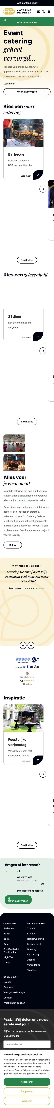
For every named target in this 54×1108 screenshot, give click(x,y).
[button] (23, 645)
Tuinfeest (32, 970)
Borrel (6, 938)
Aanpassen (27, 1091)
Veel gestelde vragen (14, 992)
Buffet (6, 933)
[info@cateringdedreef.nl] (42, 884)
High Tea (8, 957)
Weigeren (27, 1100)
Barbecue (8, 928)
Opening (31, 949)
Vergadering (33, 964)
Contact (7, 997)
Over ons (8, 987)
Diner (6, 944)
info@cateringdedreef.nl (30, 890)
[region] (27, 1079)
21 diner (31, 928)
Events (7, 982)
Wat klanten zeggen (14, 1002)
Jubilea (31, 959)
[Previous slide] (42, 180)
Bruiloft (31, 933)
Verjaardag (33, 954)
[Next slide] (42, 189)
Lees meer (9, 83)
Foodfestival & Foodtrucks (11, 951)
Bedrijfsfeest (34, 944)
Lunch (6, 962)
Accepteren (27, 1081)
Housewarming (35, 938)
